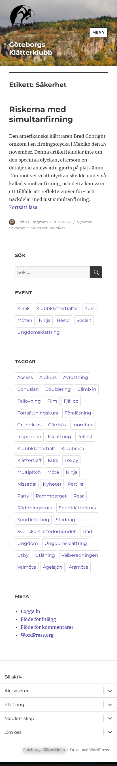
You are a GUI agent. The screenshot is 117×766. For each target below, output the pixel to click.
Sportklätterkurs (77, 507)
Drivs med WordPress (89, 750)
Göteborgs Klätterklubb (30, 48)
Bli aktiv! (14, 677)
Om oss (13, 732)
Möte (53, 472)
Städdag (65, 519)
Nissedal (26, 484)
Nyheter (84, 222)
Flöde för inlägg (38, 619)
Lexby (71, 460)
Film (52, 401)
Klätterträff (29, 460)
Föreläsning (78, 413)
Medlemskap (19, 718)
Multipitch (29, 472)
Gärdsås (57, 424)
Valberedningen (79, 555)
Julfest (85, 436)
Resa (78, 496)
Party (23, 496)
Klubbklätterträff (36, 448)
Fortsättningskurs (37, 413)
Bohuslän (28, 389)
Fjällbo (71, 401)
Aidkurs (48, 377)
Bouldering (58, 389)
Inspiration (29, 436)
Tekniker (57, 228)
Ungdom (27, 543)
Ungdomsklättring (38, 332)
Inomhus (83, 424)
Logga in (30, 611)
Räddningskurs (34, 507)
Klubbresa (72, 448)
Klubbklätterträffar (57, 308)
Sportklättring (33, 519)
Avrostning (75, 377)
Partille (76, 484)
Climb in (86, 389)
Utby (23, 555)
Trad (87, 531)
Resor (63, 320)
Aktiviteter (17, 690)
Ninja (44, 320)
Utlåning (45, 555)
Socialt (84, 320)
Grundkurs (29, 424)
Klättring (14, 704)
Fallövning (29, 401)
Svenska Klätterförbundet (46, 531)
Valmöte (26, 567)
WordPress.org (37, 635)
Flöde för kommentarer (47, 627)
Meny (98, 32)
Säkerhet (17, 228)
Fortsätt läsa (23, 207)
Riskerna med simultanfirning (41, 114)
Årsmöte (78, 567)
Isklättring (59, 436)
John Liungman (33, 222)
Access (25, 377)
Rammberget (51, 496)
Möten (24, 320)
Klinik (23, 308)
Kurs (89, 308)
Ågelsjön (52, 567)
